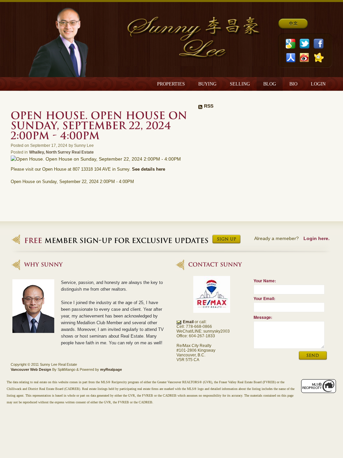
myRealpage (111, 369)
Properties (171, 84)
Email (188, 322)
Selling (240, 84)
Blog (269, 84)
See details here (148, 169)
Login (318, 84)
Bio (293, 84)
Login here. (316, 238)
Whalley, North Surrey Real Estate (61, 152)
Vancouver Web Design (31, 369)
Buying (207, 84)
